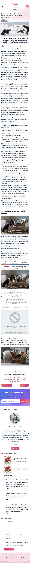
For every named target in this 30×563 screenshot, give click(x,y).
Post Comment (9, 549)
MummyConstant (15, 427)
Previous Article (6, 385)
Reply (7, 488)
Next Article (24, 385)
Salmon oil (22, 379)
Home (2, 13)
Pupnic (17, 379)
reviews (7, 13)
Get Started (24, 401)
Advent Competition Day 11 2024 (20, 468)
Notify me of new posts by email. (14, 545)
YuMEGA (3, 58)
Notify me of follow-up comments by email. (17, 542)
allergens (10, 377)
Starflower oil (12, 381)
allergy (15, 377)
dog (19, 377)
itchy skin (7, 379)
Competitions (13, 13)
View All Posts (15, 448)
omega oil (12, 379)
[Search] (27, 6)
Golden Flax (24, 377)
